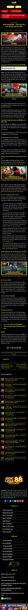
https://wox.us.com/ (10, 574)
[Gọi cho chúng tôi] (15, 501)
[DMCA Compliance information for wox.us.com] (14, 563)
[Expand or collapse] (25, 68)
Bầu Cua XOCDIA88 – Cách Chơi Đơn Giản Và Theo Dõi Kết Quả (14, 326)
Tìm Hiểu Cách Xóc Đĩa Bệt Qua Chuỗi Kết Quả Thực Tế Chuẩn (15, 453)
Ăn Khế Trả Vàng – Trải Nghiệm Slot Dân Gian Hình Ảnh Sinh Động (15, 402)
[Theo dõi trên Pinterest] (18, 501)
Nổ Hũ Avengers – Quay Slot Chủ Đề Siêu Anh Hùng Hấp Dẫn (15, 390)
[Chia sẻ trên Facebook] (10, 348)
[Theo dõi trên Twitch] (22, 501)
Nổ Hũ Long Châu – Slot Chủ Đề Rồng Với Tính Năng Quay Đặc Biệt (15, 379)
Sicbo (2, 48)
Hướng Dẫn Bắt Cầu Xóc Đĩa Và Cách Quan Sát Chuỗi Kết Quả (15, 458)
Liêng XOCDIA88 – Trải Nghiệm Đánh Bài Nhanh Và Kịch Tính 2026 (7, 366)
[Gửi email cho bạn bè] (15, 348)
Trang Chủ (4, 11)
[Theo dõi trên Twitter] (10, 501)
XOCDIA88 (21, 53)
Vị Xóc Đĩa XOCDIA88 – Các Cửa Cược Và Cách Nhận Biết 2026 (15, 430)
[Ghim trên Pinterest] (18, 348)
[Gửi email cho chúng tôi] (13, 501)
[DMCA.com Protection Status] (6, 598)
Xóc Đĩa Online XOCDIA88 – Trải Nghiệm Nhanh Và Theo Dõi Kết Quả (15, 441)
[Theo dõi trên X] (8, 501)
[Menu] (2, 2)
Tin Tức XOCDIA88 (16, 11)
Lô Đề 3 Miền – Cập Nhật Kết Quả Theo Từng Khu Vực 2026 (16, 407)
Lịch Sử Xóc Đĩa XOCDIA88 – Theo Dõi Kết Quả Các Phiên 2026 (15, 436)
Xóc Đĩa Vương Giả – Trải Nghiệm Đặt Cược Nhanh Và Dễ (15, 447)
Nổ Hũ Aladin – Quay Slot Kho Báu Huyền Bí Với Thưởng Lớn (15, 385)
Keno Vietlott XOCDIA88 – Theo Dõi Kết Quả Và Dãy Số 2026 (15, 419)
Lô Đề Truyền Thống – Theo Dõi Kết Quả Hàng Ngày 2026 (15, 413)
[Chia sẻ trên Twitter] (13, 348)
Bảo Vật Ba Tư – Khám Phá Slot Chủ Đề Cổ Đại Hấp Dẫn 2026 (15, 396)
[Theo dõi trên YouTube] (20, 501)
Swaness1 (20, 30)
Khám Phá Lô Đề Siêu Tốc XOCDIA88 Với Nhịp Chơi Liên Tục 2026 (15, 424)
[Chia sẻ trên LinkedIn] (20, 348)
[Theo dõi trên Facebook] (5, 501)
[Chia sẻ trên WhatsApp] (8, 348)
